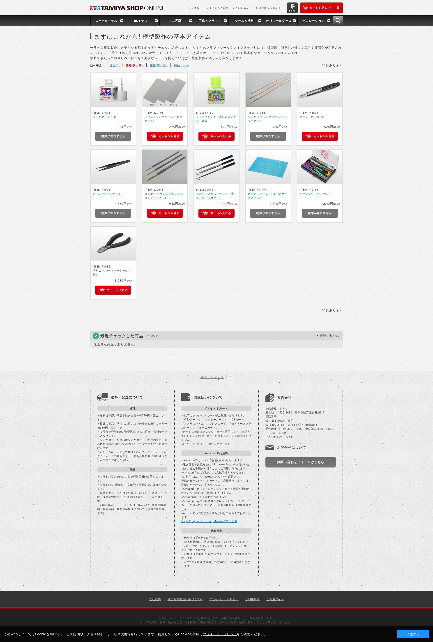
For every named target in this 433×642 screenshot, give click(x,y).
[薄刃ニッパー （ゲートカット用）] (113, 244)
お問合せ (196, 8)
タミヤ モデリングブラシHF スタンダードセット (164, 196)
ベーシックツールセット (315, 194)
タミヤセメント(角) (105, 117)
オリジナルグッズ (278, 20)
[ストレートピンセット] (113, 167)
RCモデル (140, 20)
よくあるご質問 (218, 8)
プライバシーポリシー (224, 599)
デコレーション (313, 20)
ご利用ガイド (243, 8)
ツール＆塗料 (244, 20)
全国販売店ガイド (270, 8)
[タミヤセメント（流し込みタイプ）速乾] (216, 90)
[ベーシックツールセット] (319, 167)
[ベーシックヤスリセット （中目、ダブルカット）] (216, 167)
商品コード (181, 65)
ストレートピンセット (107, 194)
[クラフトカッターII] (319, 90)
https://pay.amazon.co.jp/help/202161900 (209, 521)
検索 (338, 21)
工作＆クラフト (210, 20)
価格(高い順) (159, 65)
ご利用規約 (252, 599)
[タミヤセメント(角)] (113, 90)
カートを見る (321, 7)
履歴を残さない (330, 335)
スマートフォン (212, 377)
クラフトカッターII (311, 117)
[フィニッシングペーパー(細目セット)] (164, 90)
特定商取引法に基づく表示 (185, 599)
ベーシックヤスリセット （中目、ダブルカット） (215, 196)
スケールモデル (106, 20)
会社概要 (155, 599)
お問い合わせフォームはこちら (300, 462)
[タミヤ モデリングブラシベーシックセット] (268, 90)
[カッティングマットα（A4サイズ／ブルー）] (268, 167)
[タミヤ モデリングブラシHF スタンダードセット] (164, 167)
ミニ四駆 (175, 20)
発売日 (115, 65)
